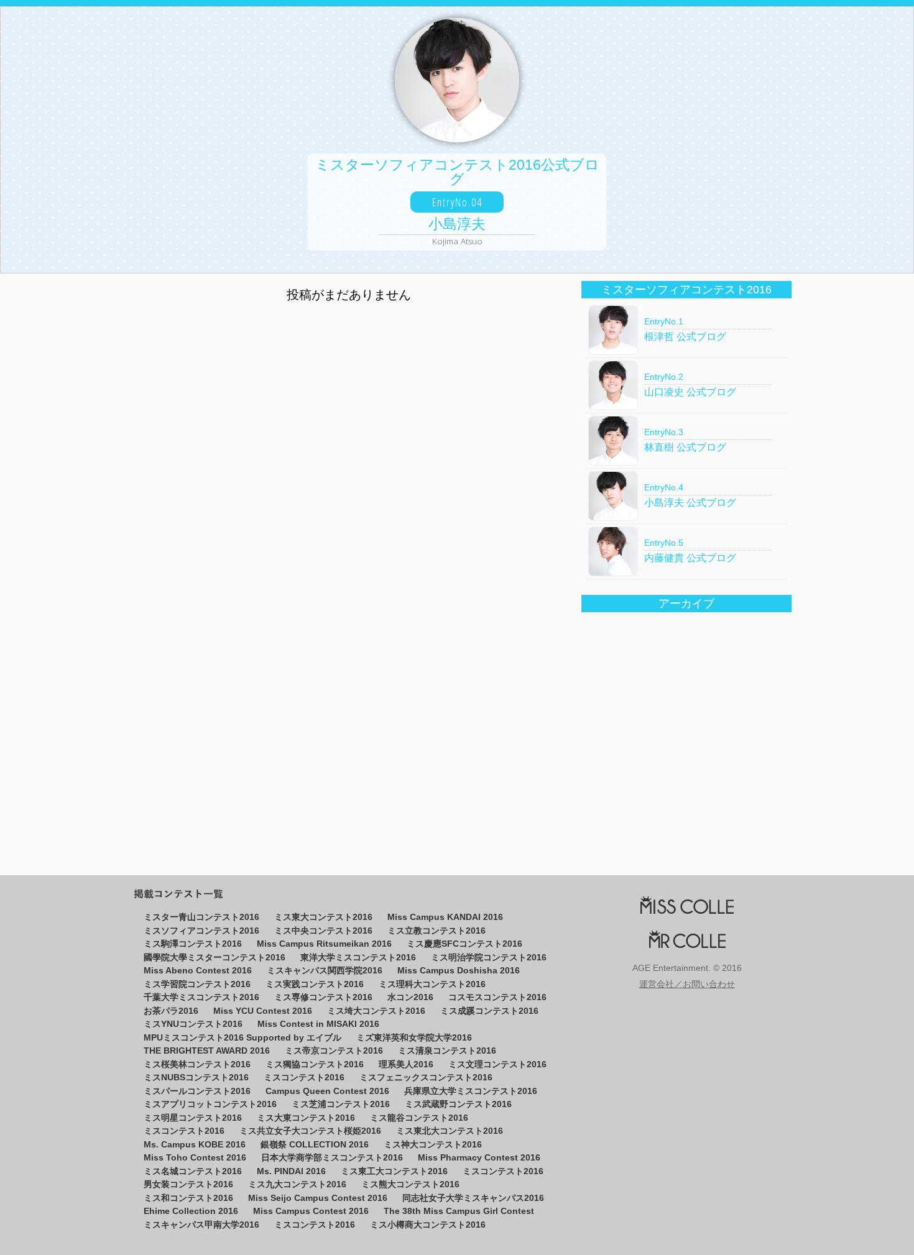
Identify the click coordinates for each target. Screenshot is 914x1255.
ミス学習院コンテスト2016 (197, 984)
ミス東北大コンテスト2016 (449, 1131)
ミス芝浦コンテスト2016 (341, 1104)
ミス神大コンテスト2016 (433, 1144)
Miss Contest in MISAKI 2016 (318, 1024)
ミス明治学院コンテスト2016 (489, 957)
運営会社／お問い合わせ (687, 984)
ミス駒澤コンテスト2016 (193, 944)
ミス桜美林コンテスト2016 (197, 1064)
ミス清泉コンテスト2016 (447, 1050)
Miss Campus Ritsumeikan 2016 (324, 944)
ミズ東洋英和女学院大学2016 (414, 1037)
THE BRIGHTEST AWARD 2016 (207, 1050)
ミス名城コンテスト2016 (193, 1171)
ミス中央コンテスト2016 (323, 931)
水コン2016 (410, 997)
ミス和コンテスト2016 (188, 1198)
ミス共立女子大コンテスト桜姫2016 (310, 1131)
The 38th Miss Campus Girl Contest (459, 1211)
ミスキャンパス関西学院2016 (324, 970)
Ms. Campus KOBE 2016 (195, 1144)
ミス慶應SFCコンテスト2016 (464, 944)
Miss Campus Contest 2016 (311, 1211)
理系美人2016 (406, 1064)
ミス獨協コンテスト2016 (314, 1064)
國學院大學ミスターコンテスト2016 (214, 957)
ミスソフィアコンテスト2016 (201, 931)
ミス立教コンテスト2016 (436, 931)
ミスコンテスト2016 (304, 1077)
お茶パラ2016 (171, 1011)
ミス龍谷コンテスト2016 (419, 1118)
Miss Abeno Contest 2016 (198, 970)
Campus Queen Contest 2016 (327, 1091)
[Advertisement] (348, 512)
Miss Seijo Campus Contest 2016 (317, 1198)
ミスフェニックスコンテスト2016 (425, 1077)
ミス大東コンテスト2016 (306, 1118)
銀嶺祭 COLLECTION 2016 (315, 1144)
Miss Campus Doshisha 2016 (458, 970)
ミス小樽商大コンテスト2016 (428, 1225)
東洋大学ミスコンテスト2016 (358, 957)
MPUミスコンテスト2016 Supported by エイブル (242, 1037)
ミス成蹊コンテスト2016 (489, 1011)
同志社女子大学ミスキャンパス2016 (473, 1198)
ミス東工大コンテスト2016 (394, 1171)
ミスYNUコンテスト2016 (193, 1024)
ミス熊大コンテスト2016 (410, 1184)
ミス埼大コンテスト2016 (376, 1011)
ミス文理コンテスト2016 (497, 1064)
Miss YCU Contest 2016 (262, 1011)
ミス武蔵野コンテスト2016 (458, 1104)
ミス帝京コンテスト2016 (334, 1050)
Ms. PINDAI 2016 (291, 1171)
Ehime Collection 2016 (191, 1211)
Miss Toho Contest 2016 (195, 1157)
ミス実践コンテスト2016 (314, 984)
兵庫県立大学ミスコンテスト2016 (470, 1091)
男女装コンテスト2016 (188, 1184)
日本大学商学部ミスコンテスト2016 (332, 1157)
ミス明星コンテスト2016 (193, 1118)
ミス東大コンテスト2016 (323, 917)
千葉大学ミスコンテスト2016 (201, 997)
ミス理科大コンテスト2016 (432, 984)
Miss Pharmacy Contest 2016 (479, 1157)
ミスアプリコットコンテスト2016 (210, 1104)
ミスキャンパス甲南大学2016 (201, 1225)
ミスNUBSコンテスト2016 (196, 1077)
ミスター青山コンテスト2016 (201, 917)
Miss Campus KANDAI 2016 (445, 917)
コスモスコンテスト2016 (497, 997)
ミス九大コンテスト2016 (297, 1184)
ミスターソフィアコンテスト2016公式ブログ (457, 202)
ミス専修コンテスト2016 (323, 997)
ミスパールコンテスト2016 (197, 1091)
